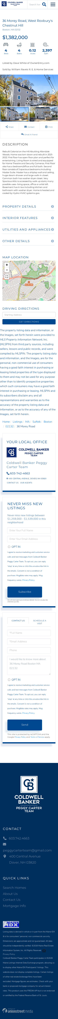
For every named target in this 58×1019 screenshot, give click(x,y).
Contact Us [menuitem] (11, 900)
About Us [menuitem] (10, 894)
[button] (43, 4)
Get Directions (29, 321)
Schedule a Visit (39, 622)
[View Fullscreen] (6, 276)
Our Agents (26, 483)
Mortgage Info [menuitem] (14, 906)
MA (27, 422)
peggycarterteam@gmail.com (27, 850)
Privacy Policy (28, 580)
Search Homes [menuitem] (14, 888)
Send (24, 724)
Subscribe (24, 591)
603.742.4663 (19, 838)
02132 (9, 426)
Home (6, 422)
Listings (17, 422)
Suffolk (37, 422)
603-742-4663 (20, 473)
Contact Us (12, 483)
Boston (48, 422)
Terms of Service (37, 737)
